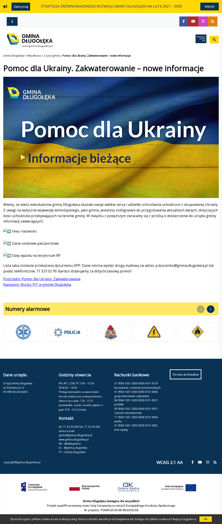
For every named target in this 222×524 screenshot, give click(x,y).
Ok (205, 519)
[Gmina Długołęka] (28, 46)
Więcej (209, 6)
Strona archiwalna (187, 375)
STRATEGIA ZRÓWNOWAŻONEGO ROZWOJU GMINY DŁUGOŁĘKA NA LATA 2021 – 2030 (111, 6)
